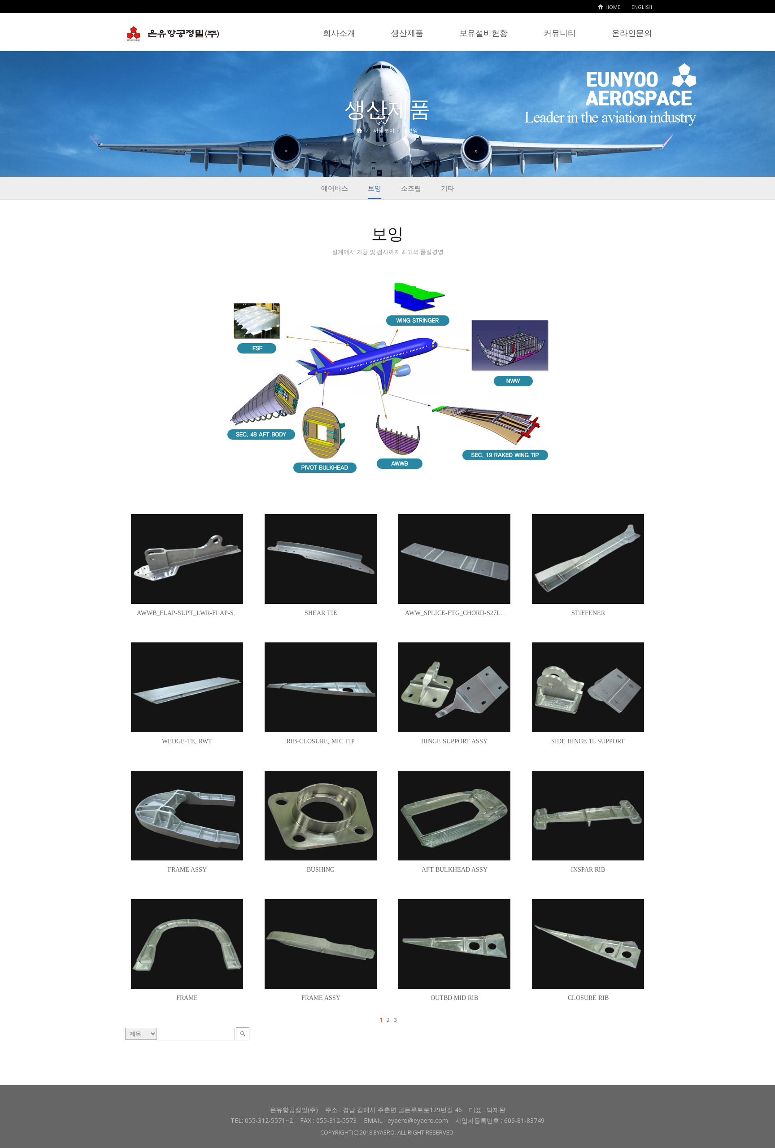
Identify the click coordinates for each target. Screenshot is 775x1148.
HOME (612, 7)
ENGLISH (641, 7)
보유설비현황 (483, 32)
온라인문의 (632, 32)
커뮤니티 (560, 32)
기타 (447, 187)
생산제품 (407, 32)
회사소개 (339, 32)
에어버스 (334, 187)
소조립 (411, 187)
